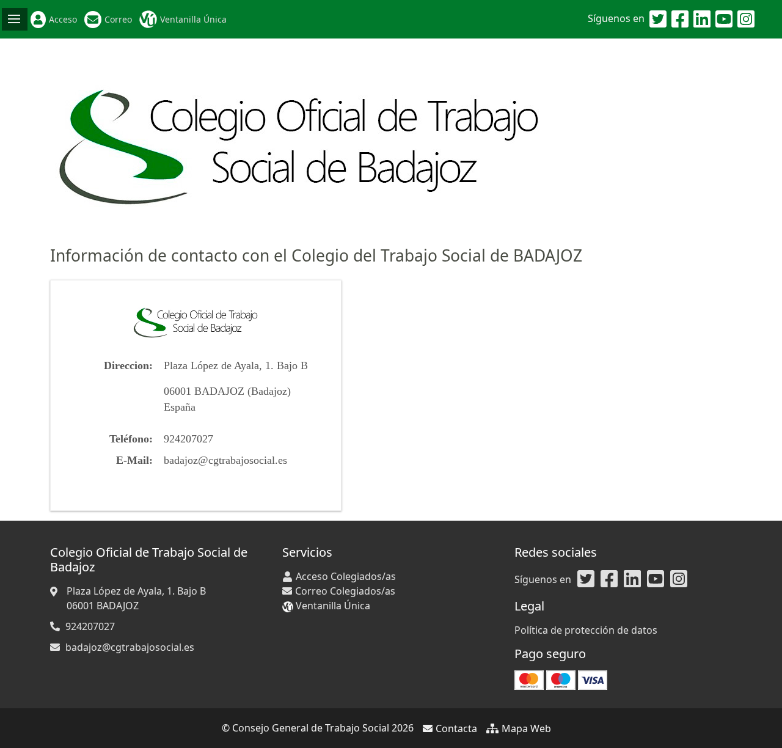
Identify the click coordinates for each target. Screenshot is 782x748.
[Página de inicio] (299, 141)
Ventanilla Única (193, 19)
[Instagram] (746, 19)
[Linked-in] (702, 19)
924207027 (90, 626)
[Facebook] (680, 19)
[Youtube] (724, 19)
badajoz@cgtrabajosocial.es (225, 460)
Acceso (63, 19)
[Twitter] (658, 19)
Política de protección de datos (585, 630)
